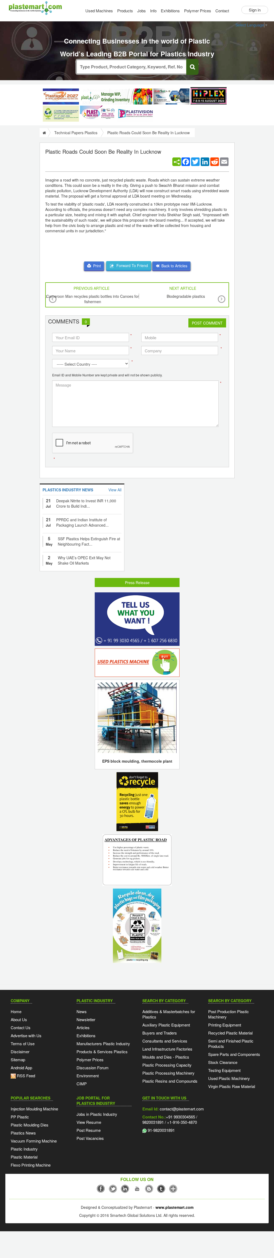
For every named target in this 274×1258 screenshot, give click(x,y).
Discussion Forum (93, 1067)
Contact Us (21, 1027)
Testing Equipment (224, 1070)
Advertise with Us (26, 1035)
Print (96, 265)
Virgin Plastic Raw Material (231, 1086)
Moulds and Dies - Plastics (165, 1057)
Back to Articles (173, 265)
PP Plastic (20, 1117)
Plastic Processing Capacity (167, 1065)
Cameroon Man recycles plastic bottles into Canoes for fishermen (92, 299)
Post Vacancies (90, 1138)
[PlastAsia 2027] (61, 96)
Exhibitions (170, 10)
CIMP (82, 1083)
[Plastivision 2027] (135, 114)
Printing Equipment (224, 1025)
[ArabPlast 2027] (171, 96)
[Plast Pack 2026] (98, 114)
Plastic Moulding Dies (29, 1125)
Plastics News (23, 1133)
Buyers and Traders (159, 1033)
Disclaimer (20, 1051)
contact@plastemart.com (181, 1109)
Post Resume (89, 1130)
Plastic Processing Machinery (168, 1073)
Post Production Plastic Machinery (228, 1014)
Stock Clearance (222, 1062)
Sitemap (18, 1059)
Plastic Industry (24, 1149)
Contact (222, 10)
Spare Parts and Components (234, 1054)
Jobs (141, 10)
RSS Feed (25, 1075)
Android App (21, 1067)
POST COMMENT (207, 323)
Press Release (137, 582)
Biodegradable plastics (186, 296)
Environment (88, 1075)
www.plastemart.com (174, 1207)
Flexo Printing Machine (31, 1165)
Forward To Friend (131, 265)
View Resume (89, 1122)
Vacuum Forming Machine (34, 1141)
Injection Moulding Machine (34, 1109)
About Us (19, 1019)
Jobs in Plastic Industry (97, 1114)
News (82, 1011)
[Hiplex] (209, 96)
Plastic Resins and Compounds (169, 1081)
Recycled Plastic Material (230, 1033)
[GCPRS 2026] (61, 114)
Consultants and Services (164, 1041)
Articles (83, 1027)
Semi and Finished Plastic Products (230, 1043)
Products (125, 10)
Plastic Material (24, 1157)
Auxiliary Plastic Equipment (166, 1025)
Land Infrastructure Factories (167, 1049)
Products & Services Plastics (102, 1051)
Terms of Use (23, 1043)
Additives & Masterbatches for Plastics (168, 1014)
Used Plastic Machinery (229, 1078)
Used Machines (99, 10)
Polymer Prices (197, 10)
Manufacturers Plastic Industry (103, 1043)
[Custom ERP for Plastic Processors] (116, 96)
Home (16, 1011)
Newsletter (86, 1019)
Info (153, 10)
